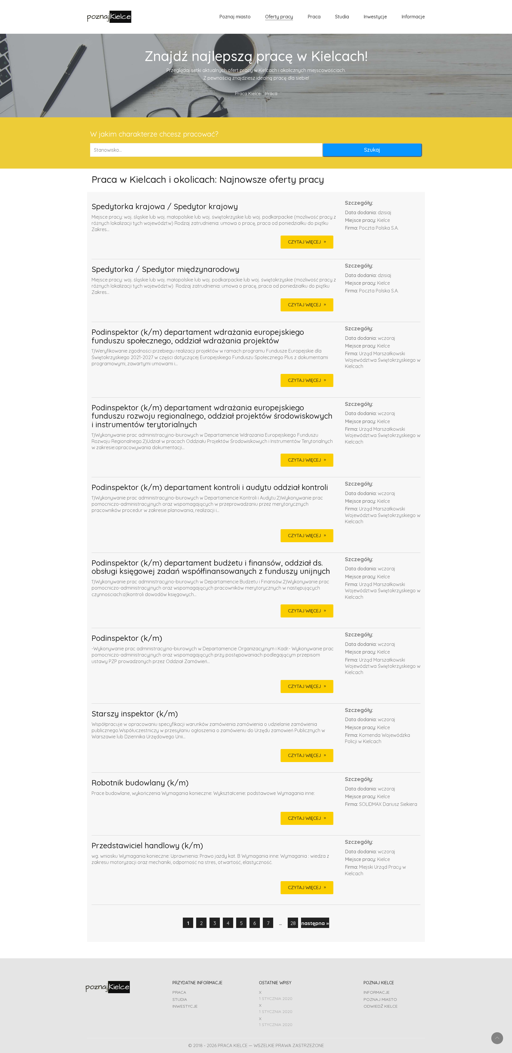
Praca (179, 992)
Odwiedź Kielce (381, 1006)
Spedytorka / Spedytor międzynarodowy (165, 269)
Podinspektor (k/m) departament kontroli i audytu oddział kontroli (210, 487)
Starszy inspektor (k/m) (135, 714)
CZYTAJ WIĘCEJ (304, 242)
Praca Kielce (248, 93)
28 (293, 923)
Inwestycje (185, 1006)
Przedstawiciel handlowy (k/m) (147, 845)
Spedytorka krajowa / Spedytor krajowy (165, 206)
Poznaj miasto (380, 999)
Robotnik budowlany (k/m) (140, 783)
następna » (315, 923)
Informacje (377, 992)
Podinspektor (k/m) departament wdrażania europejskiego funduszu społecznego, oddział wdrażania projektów (198, 336)
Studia (179, 999)
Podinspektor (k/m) (127, 638)
